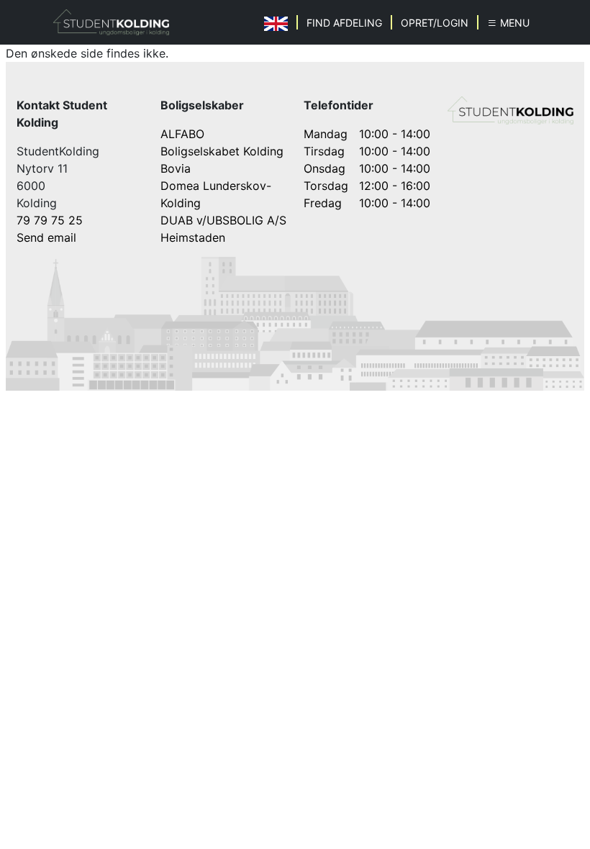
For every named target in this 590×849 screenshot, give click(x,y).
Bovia (175, 168)
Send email (46, 237)
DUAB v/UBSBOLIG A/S (223, 220)
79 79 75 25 (50, 220)
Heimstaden (192, 237)
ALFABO (182, 134)
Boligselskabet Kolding (221, 151)
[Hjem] (111, 22)
